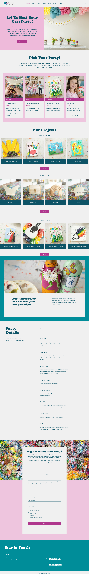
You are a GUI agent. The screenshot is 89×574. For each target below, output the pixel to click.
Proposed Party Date (32, 504)
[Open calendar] (58, 506)
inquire (57, 302)
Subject (29, 476)
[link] (85, 3)
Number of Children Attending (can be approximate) (39, 497)
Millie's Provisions (61, 369)
